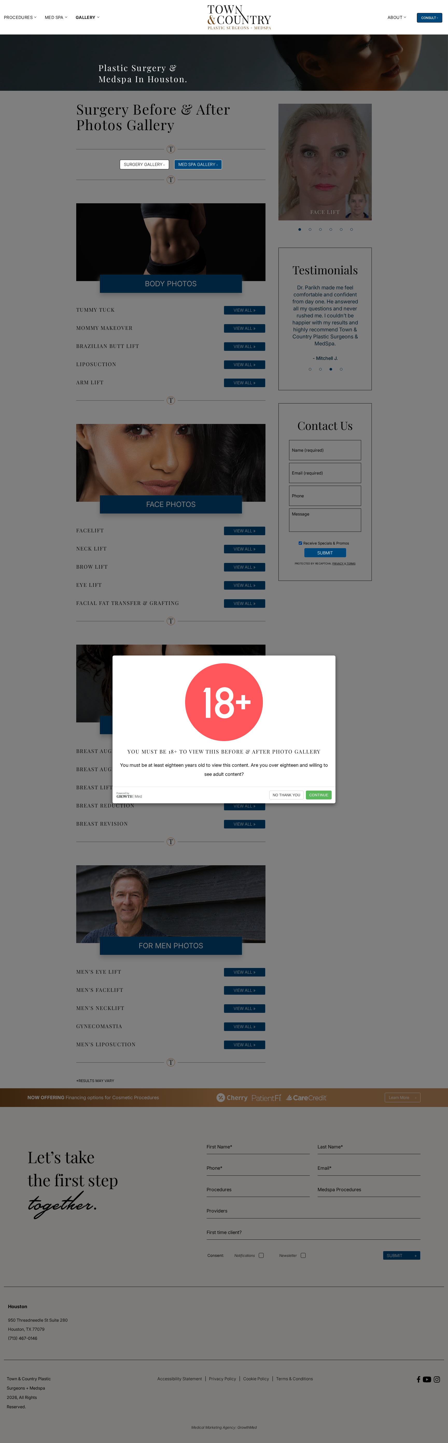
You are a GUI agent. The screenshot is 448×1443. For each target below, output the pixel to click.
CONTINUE (318, 795)
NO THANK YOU (286, 795)
